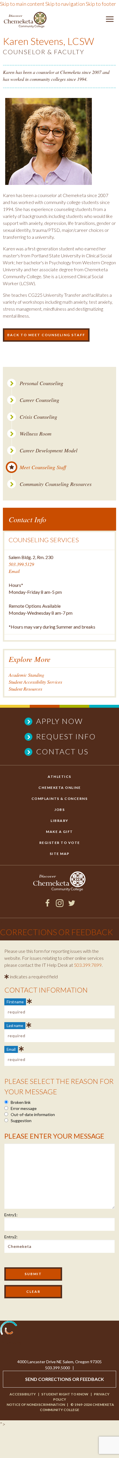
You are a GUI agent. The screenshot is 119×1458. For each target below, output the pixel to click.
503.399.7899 (88, 965)
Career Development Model (48, 450)
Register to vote (59, 842)
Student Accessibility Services (35, 682)
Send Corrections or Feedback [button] (64, 1379)
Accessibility (23, 1394)
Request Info (66, 736)
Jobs (59, 809)
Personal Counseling (41, 383)
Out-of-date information (32, 1114)
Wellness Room (35, 433)
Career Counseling (39, 400)
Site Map (60, 853)
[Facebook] (47, 905)
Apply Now (59, 721)
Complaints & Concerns (59, 798)
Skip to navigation (65, 4)
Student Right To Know (64, 1394)
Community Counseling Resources (56, 484)
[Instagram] (60, 905)
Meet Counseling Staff (43, 467)
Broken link (20, 1102)
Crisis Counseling (38, 417)
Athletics (59, 776)
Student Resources (25, 689)
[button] (110, 20)
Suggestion (20, 1120)
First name (15, 1002)
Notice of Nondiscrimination (36, 1404)
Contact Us (62, 751)
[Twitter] (72, 905)
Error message (23, 1108)
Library (59, 820)
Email (14, 571)
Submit (33, 1274)
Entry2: (11, 1236)
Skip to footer (101, 4)
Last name (15, 1025)
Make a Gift (59, 831)
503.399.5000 (57, 1367)
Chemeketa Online (59, 787)
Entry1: (11, 1214)
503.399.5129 (21, 564)
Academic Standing (26, 675)
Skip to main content (22, 4)
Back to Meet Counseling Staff (46, 335)
